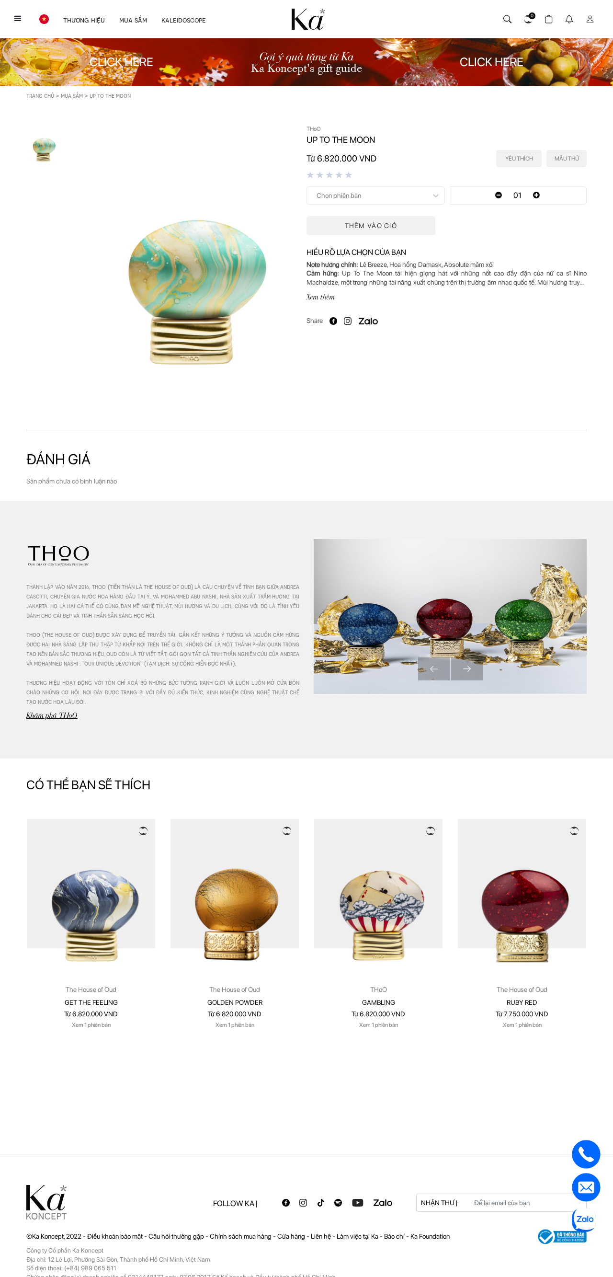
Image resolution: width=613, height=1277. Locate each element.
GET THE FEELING (91, 1002)
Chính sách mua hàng (241, 1236)
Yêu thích (519, 158)
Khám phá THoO (52, 715)
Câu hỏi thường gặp (176, 1236)
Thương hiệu (84, 20)
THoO (378, 989)
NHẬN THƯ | (439, 1203)
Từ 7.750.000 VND (522, 1014)
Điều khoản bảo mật (115, 1236)
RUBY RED (522, 1002)
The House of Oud (91, 989)
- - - (167, 1236)
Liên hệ (321, 1236)
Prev (434, 668)
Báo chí (395, 1236)
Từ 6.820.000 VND (91, 1014)
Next (467, 668)
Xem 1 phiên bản (91, 1025)
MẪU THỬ (567, 158)
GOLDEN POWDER (234, 1002)
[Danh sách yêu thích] (526, 17)
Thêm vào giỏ (371, 226)
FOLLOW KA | (235, 1203)
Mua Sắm (133, 20)
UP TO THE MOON (110, 95)
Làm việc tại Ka (358, 1236)
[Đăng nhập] (588, 17)
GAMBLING (378, 1002)
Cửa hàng (291, 1236)
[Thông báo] (567, 17)
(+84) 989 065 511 (90, 1268)
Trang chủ (40, 95)
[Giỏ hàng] (547, 17)
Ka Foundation (430, 1236)
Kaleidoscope (183, 20)
